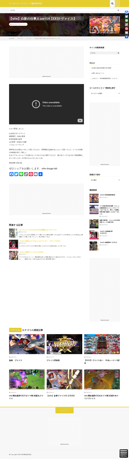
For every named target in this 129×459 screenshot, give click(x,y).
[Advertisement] (46, 61)
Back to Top (64, 411)
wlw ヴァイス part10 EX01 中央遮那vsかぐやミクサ (38, 230)
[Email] (127, 33)
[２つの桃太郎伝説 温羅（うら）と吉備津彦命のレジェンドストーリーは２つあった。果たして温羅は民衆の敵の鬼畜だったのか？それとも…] (94, 209)
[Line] (127, 21)
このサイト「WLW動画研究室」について (105, 78)
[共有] (127, 37)
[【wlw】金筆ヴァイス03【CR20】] (13, 255)
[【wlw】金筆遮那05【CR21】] (94, 246)
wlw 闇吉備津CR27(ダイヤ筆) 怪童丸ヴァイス (26, 397)
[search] (118, 10)
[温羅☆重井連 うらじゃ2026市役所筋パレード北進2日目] (94, 223)
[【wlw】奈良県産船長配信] (94, 198)
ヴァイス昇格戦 (53, 360)
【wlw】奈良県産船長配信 (107, 195)
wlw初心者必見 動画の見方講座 (101, 68)
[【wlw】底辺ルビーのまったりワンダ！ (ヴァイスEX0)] (13, 244)
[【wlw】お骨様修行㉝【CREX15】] (94, 234)
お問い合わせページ (98, 73)
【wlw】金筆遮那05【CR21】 (109, 242)
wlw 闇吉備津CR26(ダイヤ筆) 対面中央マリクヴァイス (101, 397)
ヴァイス (22, 24)
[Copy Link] (127, 25)
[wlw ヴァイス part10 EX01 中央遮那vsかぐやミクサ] (13, 233)
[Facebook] (127, 12)
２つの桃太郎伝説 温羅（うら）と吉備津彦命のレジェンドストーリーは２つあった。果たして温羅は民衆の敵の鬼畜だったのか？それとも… (110, 210)
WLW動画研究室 (26, 454)
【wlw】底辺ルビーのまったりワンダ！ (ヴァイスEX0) (39, 241)
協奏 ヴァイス (15, 360)
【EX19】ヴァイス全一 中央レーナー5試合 (102, 361)
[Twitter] (127, 17)
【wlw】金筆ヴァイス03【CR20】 (31, 252)
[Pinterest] (127, 29)
